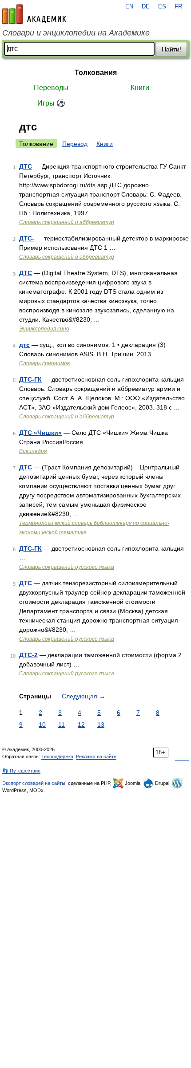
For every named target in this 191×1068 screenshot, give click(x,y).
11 (61, 724)
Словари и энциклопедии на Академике (76, 32)
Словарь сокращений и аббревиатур (66, 222)
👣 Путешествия (21, 770)
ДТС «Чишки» (40, 432)
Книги (140, 87)
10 (42, 724)
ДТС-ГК (30, 379)
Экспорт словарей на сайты (33, 783)
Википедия (33, 451)
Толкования (96, 72)
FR (178, 7)
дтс (24, 344)
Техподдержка (57, 756)
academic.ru (34, 14)
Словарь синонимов (44, 363)
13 (100, 724)
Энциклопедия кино (44, 329)
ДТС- (26, 238)
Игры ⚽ (51, 103)
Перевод (75, 143)
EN (129, 7)
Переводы (51, 87)
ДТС (25, 166)
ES (162, 7)
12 (81, 724)
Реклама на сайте (96, 756)
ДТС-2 (28, 654)
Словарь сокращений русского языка (66, 567)
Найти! (171, 49)
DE (146, 7)
